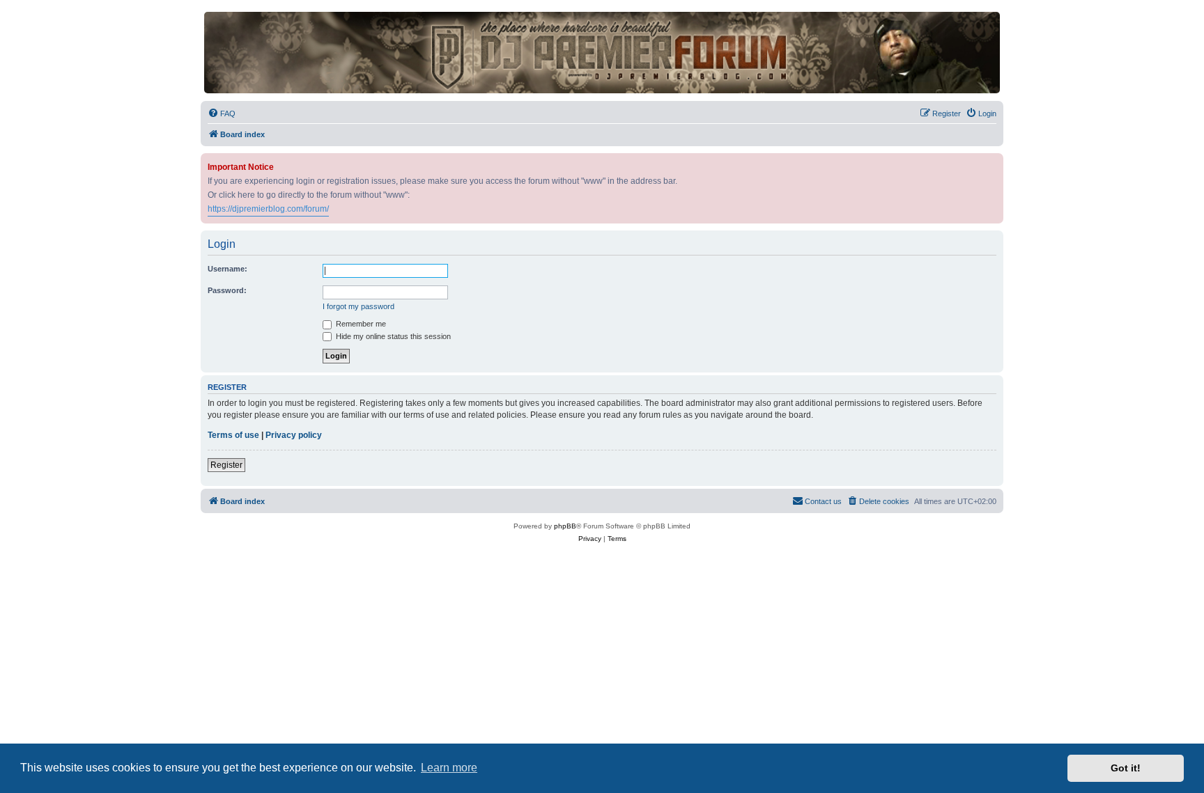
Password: (227, 290)
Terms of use (233, 435)
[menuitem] (222, 113)
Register (226, 465)
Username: (227, 269)
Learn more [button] (449, 768)
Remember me (360, 324)
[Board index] (602, 52)
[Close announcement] (994, 161)
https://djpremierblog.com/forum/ (268, 209)
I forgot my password (358, 306)
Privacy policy (293, 435)
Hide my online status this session (392, 336)
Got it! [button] (1126, 768)
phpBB (565, 526)
